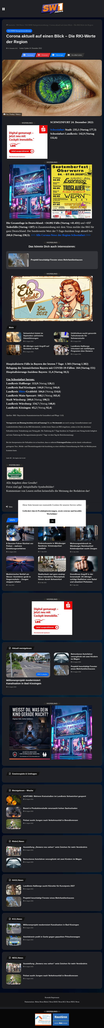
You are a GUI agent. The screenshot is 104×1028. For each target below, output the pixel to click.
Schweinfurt (57, 129)
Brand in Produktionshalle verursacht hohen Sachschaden (50, 808)
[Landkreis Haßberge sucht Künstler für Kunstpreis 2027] (13, 890)
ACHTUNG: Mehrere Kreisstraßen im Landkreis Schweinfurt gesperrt (54, 796)
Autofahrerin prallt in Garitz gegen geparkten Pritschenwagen (51, 937)
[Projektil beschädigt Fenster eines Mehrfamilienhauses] (61, 670)
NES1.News (75, 1002)
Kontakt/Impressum (52, 997)
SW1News (20, 25)
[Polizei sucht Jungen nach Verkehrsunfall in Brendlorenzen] (13, 824)
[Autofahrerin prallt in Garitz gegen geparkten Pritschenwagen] (13, 941)
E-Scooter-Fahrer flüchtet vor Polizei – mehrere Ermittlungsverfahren (19, 546)
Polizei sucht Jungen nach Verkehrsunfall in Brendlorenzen (50, 820)
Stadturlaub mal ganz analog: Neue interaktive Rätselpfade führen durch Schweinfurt (51, 576)
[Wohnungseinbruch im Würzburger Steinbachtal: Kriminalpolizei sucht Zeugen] (84, 533)
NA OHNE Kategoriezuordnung (36, 25)
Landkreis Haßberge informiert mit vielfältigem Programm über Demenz (82, 348)
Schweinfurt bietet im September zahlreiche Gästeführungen (33, 335)
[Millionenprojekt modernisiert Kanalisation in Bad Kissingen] (13, 929)
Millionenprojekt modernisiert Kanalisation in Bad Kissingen (51, 925)
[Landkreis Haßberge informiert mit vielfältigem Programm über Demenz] (61, 350)
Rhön (22, 391)
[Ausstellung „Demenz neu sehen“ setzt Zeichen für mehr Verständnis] (13, 851)
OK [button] (52, 521)
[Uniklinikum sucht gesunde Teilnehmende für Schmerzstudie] (61, 337)
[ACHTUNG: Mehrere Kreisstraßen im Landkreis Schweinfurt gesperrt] (13, 800)
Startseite (11, 25)
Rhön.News (39, 1002)
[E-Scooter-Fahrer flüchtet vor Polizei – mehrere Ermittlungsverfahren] (20, 533)
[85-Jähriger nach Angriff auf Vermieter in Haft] (13, 350)
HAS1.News (58, 1002)
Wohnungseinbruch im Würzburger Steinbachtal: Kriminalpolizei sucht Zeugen (83, 546)
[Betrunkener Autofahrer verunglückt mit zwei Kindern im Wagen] (61, 658)
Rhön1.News (48, 1002)
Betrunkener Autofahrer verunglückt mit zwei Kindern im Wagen (84, 656)
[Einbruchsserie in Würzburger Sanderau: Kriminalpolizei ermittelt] (52, 533)
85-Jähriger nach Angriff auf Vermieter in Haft (36, 347)
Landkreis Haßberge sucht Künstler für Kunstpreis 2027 (49, 886)
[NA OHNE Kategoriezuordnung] (52, 9)
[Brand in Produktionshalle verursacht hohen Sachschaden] (13, 812)
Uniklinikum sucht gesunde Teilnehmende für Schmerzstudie (83, 335)
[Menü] (3, 10)
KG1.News (66, 1002)
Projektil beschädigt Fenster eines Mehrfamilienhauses (84, 667)
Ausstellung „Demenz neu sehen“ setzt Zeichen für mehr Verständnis (55, 847)
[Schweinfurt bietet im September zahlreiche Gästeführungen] (13, 337)
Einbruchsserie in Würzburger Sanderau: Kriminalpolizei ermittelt (52, 545)
